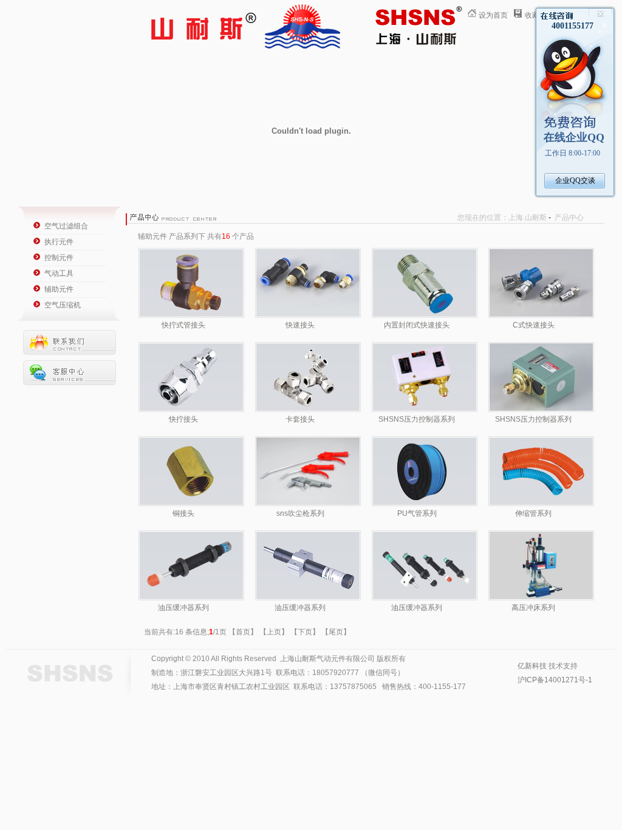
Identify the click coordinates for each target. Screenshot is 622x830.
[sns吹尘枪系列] (308, 503)
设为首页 (493, 15)
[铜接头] (191, 503)
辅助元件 (58, 289)
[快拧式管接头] (191, 315)
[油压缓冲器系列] (191, 598)
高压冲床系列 (533, 607)
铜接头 (183, 513)
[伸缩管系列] (541, 503)
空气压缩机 (62, 305)
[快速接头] (308, 315)
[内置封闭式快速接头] (424, 315)
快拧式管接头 (183, 325)
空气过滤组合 (66, 226)
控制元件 (58, 257)
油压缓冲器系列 (183, 607)
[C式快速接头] (541, 315)
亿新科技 (532, 666)
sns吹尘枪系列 (300, 513)
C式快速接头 (534, 325)
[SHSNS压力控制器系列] (424, 409)
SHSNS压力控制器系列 (416, 419)
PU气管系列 (417, 513)
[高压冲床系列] (541, 598)
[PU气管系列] (424, 503)
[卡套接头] (308, 409)
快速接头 (300, 325)
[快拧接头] (191, 409)
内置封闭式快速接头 (416, 325)
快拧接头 (183, 419)
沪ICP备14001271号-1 (555, 680)
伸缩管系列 (533, 513)
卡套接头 (300, 419)
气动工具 (58, 273)
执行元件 (58, 242)
